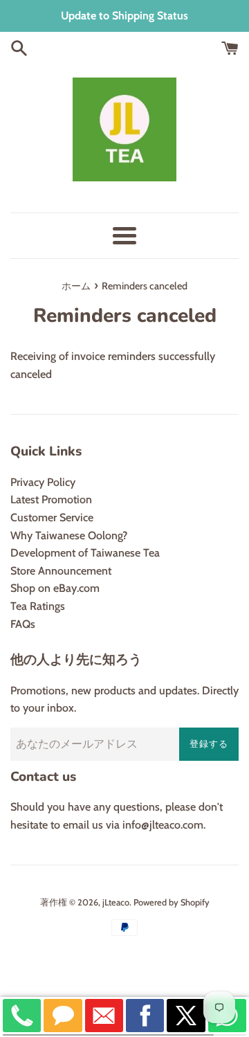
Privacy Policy (42, 482)
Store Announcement (60, 570)
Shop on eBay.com (55, 588)
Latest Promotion (51, 499)
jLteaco (115, 902)
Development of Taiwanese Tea (85, 552)
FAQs (22, 624)
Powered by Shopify (171, 902)
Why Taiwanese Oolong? (68, 535)
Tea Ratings (37, 606)
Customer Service (51, 517)
